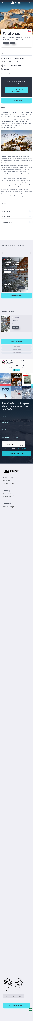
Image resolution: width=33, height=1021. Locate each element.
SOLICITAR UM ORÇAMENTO (17, 1005)
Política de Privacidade (21, 448)
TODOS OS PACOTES (16, 296)
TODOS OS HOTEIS (16, 341)
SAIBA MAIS (21, 287)
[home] (16, 2)
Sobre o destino (16, 346)
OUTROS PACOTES (16, 100)
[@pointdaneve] (3, 362)
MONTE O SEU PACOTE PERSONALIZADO (16, 90)
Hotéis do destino (16, 352)
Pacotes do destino (16, 349)
